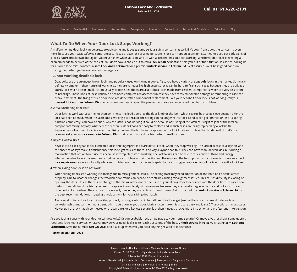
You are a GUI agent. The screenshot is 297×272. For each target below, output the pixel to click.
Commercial (99, 29)
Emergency (137, 29)
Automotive (118, 29)
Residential (80, 29)
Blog (233, 29)
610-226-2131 (233, 9)
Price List (219, 29)
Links (174, 264)
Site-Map (163, 264)
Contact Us (171, 29)
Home (65, 29)
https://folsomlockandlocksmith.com (161, 252)
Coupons (154, 29)
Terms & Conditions (131, 264)
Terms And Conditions (196, 29)
